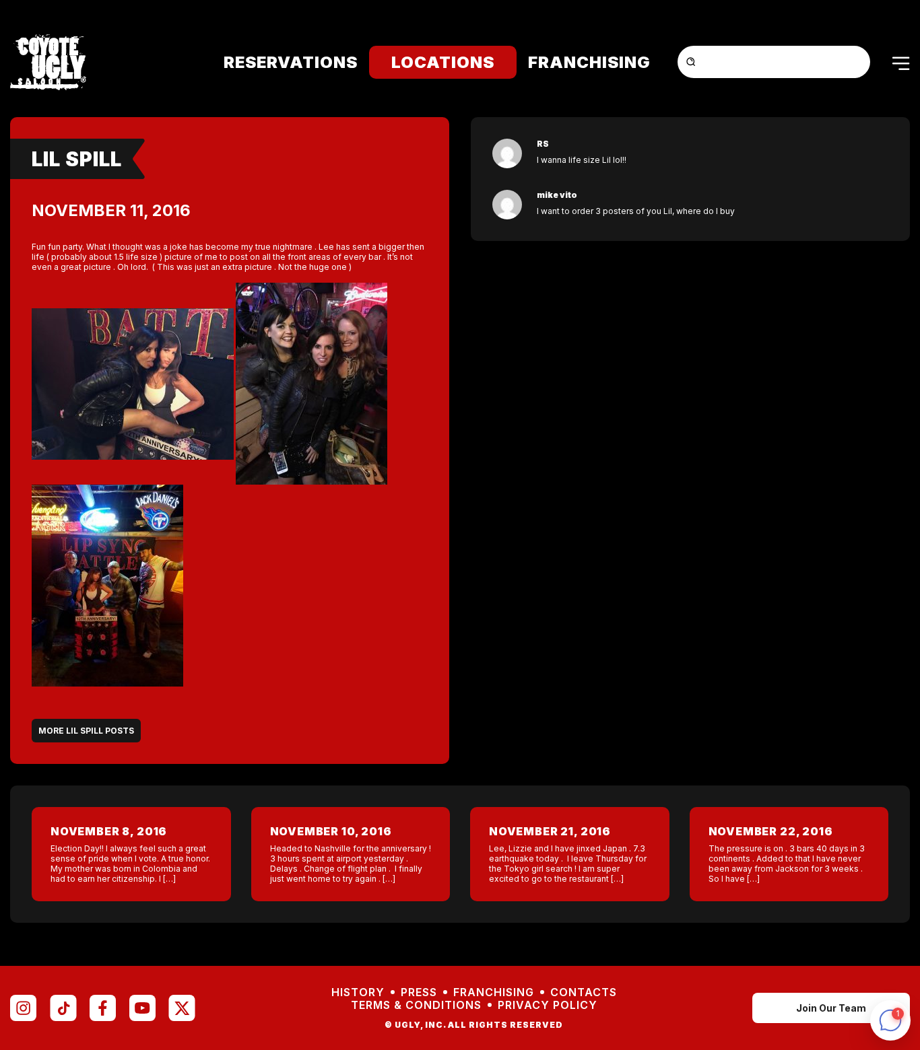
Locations (442, 62)
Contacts (583, 992)
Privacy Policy (547, 1005)
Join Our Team (831, 1008)
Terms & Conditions (416, 1005)
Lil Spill (77, 159)
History (358, 992)
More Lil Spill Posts (86, 731)
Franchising (589, 62)
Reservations (291, 62)
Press (419, 992)
